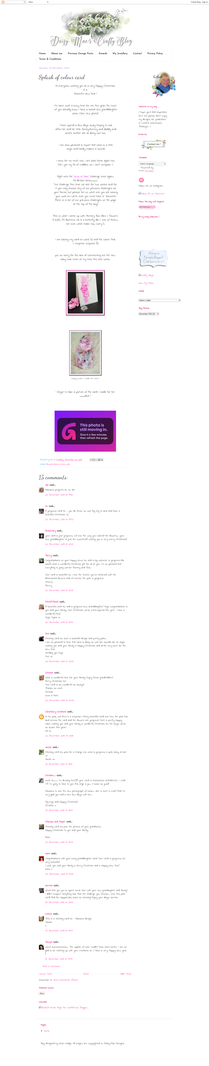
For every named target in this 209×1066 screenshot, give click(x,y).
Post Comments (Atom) (65, 980)
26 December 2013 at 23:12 (59, 902)
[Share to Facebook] (99, 459)
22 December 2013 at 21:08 (59, 590)
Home (42, 53)
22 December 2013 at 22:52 (59, 700)
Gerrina (48, 885)
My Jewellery (120, 53)
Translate (149, 171)
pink (68, 464)
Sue (47, 634)
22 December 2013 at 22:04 (59, 661)
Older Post (125, 974)
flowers (49, 464)
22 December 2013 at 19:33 (59, 495)
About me (56, 53)
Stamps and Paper (55, 822)
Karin (47, 853)
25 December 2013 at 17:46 (59, 874)
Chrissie (49, 673)
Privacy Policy (155, 53)
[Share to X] (96, 459)
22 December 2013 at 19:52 (59, 519)
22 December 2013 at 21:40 (59, 622)
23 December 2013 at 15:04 (59, 842)
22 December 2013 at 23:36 (59, 736)
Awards (103, 53)
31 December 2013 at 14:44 (59, 959)
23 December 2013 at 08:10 (58, 764)
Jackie (48, 747)
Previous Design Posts (80, 53)
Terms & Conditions (50, 59)
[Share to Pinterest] (102, 459)
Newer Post (46, 974)
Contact (137, 53)
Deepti (48, 942)
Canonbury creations (55, 712)
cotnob (48, 914)
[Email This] (91, 459)
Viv (46, 506)
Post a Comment (51, 966)
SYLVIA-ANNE (51, 602)
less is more (59, 464)
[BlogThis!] (93, 459)
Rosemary (50, 531)
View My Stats (146, 283)
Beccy (48, 555)
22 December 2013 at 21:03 (59, 544)
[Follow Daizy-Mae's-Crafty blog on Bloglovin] (147, 209)
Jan (47, 485)
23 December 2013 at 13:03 (59, 810)
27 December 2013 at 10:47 (59, 931)
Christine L (50, 775)
